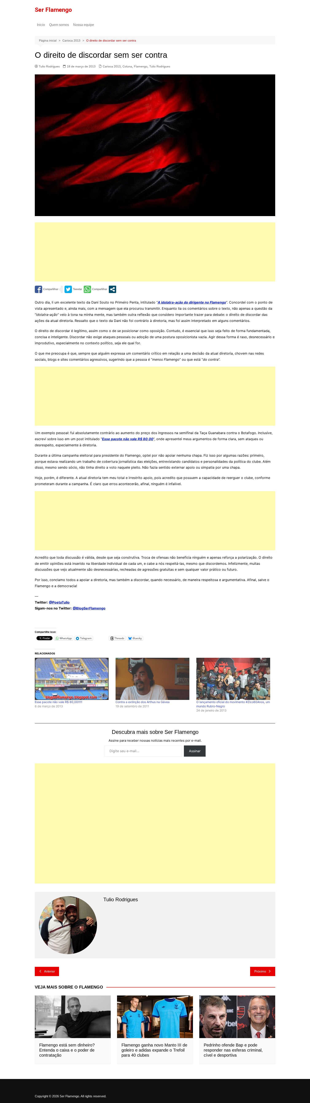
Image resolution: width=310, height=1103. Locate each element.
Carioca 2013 (112, 66)
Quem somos (59, 25)
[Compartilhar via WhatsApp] (95, 289)
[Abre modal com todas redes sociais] (112, 289)
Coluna (127, 66)
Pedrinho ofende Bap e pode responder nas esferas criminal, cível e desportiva (233, 1050)
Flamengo (140, 66)
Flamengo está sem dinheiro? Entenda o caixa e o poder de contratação (67, 1050)
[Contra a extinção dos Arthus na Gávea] (154, 679)
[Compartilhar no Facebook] (46, 289)
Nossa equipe (83, 25)
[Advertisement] (155, 251)
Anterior (49, 971)
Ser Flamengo (53, 9)
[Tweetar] (73, 289)
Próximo (260, 971)
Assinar (195, 751)
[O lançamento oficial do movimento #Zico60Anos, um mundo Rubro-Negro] (234, 679)
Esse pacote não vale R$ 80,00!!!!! (58, 702)
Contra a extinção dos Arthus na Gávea (143, 702)
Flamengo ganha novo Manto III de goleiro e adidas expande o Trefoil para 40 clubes (154, 1050)
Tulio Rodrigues (49, 66)
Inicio (41, 25)
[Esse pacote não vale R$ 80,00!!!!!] (73, 679)
